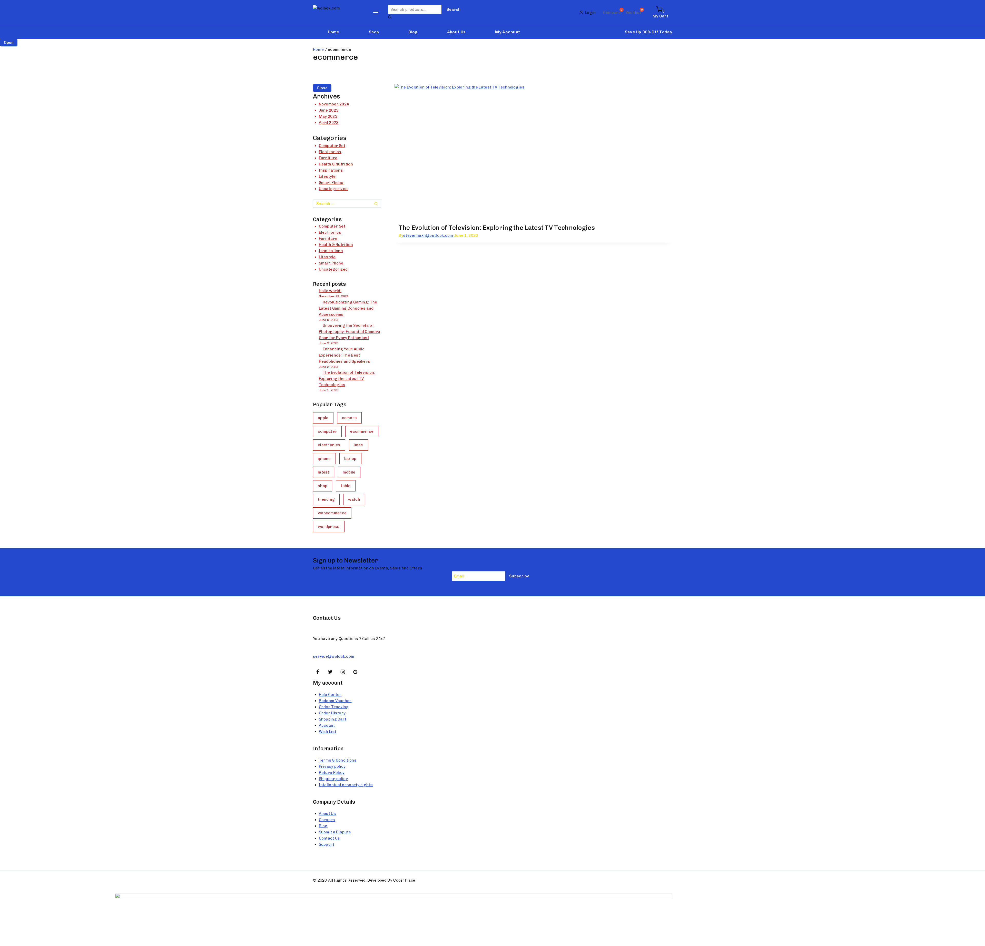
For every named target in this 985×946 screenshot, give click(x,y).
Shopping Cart (333, 719)
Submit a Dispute (335, 832)
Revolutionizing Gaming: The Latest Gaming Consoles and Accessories (348, 308)
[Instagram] (343, 672)
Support (326, 844)
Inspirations (331, 170)
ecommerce (361, 431)
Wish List (328, 731)
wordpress (329, 526)
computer (327, 431)
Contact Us (329, 838)
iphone (324, 458)
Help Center (330, 694)
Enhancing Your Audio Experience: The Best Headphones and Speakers (344, 355)
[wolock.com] (338, 12)
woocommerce (332, 513)
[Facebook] (318, 672)
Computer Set (332, 145)
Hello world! (330, 291)
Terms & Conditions (338, 760)
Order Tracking (334, 707)
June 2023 (329, 110)
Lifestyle (327, 176)
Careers (327, 819)
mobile (349, 472)
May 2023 (328, 116)
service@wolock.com (333, 656)
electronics (329, 445)
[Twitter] (330, 672)
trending (326, 499)
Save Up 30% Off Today (648, 31)
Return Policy (332, 772)
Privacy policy (332, 766)
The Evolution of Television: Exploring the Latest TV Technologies (497, 227)
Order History (332, 713)
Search (453, 9)
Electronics (330, 152)
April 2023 (329, 122)
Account (327, 725)
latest (323, 472)
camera (349, 418)
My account (507, 31)
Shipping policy (333, 778)
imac (358, 445)
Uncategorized (333, 188)
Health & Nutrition (336, 164)
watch (354, 499)
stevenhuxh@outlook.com (428, 235)
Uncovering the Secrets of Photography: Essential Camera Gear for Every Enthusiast (349, 331)
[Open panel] (376, 12)
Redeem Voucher (335, 700)
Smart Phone (331, 182)
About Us (456, 31)
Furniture (328, 158)
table (346, 486)
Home (333, 31)
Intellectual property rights (346, 785)
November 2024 (334, 104)
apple (323, 418)
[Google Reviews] (355, 672)
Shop (374, 31)
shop (322, 486)
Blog (412, 31)
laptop (350, 458)
